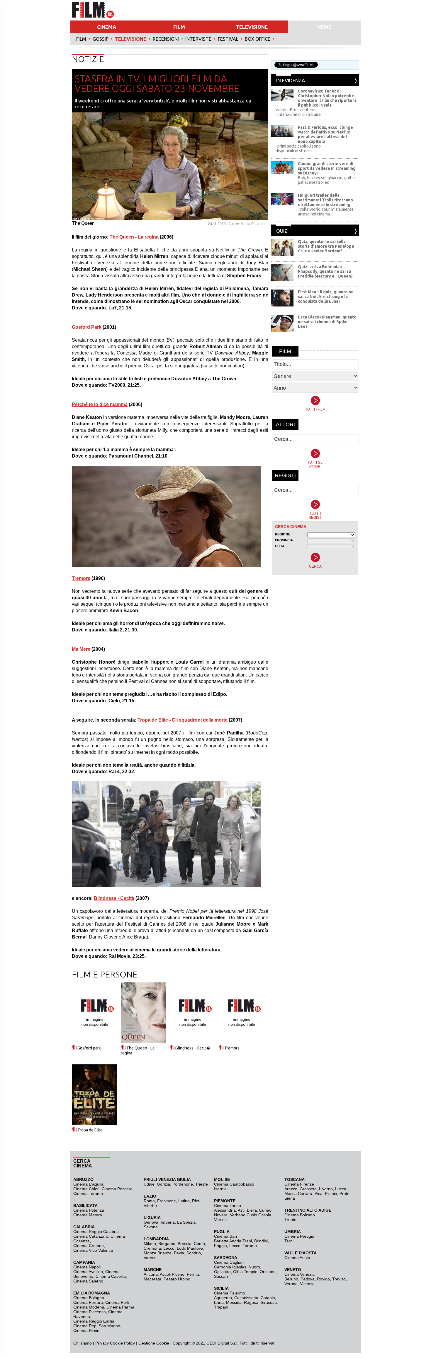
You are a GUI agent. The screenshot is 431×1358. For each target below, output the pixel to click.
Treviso (339, 1279)
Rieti (196, 1200)
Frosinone (166, 1200)
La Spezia (186, 1222)
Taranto (250, 1245)
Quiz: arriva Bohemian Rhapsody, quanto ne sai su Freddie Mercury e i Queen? (325, 271)
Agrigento (223, 1297)
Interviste (198, 39)
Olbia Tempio (245, 1271)
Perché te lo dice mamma (100, 404)
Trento (290, 1219)
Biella (252, 1210)
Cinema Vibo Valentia (93, 1250)
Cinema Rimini (86, 1330)
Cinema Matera (87, 1215)
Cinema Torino (227, 1205)
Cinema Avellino (88, 1271)
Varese (150, 1257)
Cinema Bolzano (299, 1215)
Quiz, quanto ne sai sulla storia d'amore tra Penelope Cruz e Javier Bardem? (326, 246)
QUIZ (281, 230)
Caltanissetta (246, 1297)
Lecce (234, 1245)
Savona (151, 1227)
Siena (289, 1198)
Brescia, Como (191, 1243)
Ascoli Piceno (172, 1274)
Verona (291, 1283)
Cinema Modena (88, 1307)
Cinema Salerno (88, 1281)
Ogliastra (222, 1271)
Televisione (130, 39)
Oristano (268, 1271)
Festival (228, 39)
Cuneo (265, 1210)
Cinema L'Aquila (88, 1184)
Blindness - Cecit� (192, 1048)
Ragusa (251, 1302)
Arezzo (290, 1188)
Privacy (102, 1343)
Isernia (220, 1188)
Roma (149, 1200)
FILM (179, 27)
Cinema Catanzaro (90, 1236)
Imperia (168, 1222)
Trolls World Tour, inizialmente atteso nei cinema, (326, 211)
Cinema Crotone (88, 1245)
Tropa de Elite (90, 1130)
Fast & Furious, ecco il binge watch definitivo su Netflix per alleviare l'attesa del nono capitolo (325, 134)
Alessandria (225, 1210)
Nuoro (254, 1267)
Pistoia (331, 1193)
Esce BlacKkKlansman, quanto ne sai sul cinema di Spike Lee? (327, 322)
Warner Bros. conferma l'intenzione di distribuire (298, 112)
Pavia (179, 1253)
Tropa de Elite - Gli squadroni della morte (183, 719)
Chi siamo (82, 1343)
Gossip (100, 39)
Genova (151, 1222)
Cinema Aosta (297, 1257)
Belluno (291, 1279)
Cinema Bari (225, 1236)
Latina (184, 1200)
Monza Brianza (158, 1253)
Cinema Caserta (111, 1276)
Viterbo (150, 1205)
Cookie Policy (122, 1343)
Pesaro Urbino (177, 1279)
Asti (241, 1210)
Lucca (340, 1188)
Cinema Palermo (229, 1293)
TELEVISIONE (252, 27)
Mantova (195, 1248)
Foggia (220, 1245)
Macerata (152, 1279)
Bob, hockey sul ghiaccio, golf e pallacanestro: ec (326, 180)
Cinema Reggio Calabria (96, 1231)
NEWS (324, 27)
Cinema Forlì (117, 1302)
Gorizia (163, 1184)
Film (81, 39)
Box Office (257, 39)
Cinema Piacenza (89, 1311)
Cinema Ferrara (88, 1302)
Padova (308, 1279)
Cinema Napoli (87, 1267)
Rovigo (323, 1279)
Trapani (221, 1307)
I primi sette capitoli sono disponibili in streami (298, 148)
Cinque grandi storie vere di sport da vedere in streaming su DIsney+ (327, 168)
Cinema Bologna (88, 1297)
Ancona (151, 1274)
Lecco (168, 1248)
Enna (219, 1302)
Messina (234, 1302)
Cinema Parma (120, 1307)
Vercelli (220, 1219)
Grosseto (308, 1188)
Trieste (201, 1184)
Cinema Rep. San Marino (96, 1325)
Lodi (181, 1248)
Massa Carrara (298, 1193)
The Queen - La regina (134, 236)
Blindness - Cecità (114, 898)
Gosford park (89, 1048)
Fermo (193, 1274)
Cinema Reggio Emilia (93, 1321)
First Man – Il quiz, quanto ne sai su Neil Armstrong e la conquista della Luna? (326, 297)
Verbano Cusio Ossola (250, 1215)
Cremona (152, 1248)
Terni (288, 1241)
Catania (268, 1297)
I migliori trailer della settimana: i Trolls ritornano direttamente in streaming (325, 200)
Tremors (81, 578)
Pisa (319, 1193)
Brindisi (261, 1241)
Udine (149, 1184)
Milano (150, 1243)
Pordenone (182, 1184)
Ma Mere (81, 649)
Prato (344, 1193)
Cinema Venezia (299, 1274)
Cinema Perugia (299, 1236)
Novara (221, 1215)
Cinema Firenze (299, 1184)
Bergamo (166, 1243)
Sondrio (193, 1253)
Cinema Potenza (88, 1210)
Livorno (326, 1188)
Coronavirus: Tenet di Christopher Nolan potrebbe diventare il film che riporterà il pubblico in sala (327, 98)
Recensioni (166, 39)
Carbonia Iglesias (230, 1267)
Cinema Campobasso (234, 1184)
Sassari (221, 1276)
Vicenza (307, 1283)
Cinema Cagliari (229, 1262)
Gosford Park (86, 327)
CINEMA (106, 27)
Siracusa (269, 1302)
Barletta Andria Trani (233, 1241)
